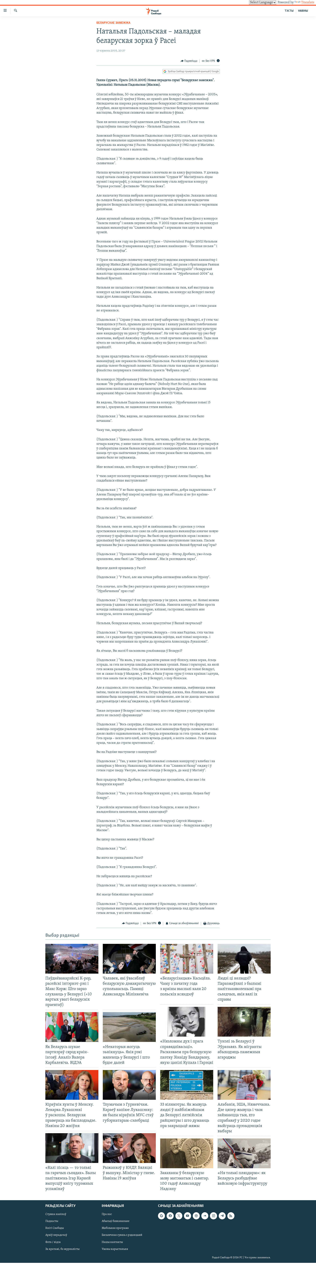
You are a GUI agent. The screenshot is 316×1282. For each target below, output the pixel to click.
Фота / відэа (53, 1242)
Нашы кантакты (112, 1242)
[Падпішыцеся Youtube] (187, 1215)
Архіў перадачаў (56, 1235)
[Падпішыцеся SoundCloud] (204, 1215)
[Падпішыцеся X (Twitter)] (178, 1215)
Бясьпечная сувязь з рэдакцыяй (122, 1235)
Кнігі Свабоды (54, 1228)
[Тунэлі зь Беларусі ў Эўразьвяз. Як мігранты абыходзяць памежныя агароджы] (244, 1022)
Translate (307, 2)
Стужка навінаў (55, 1214)
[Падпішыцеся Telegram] (222, 1215)
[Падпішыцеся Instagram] (213, 1215)
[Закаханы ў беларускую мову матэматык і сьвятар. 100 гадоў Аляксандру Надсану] (186, 1153)
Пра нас (107, 1214)
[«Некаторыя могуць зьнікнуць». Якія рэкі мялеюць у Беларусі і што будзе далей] (129, 1027)
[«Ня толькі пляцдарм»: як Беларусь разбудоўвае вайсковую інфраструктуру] (244, 1153)
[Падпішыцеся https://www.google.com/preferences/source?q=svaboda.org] (161, 1215)
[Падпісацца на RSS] (230, 1215)
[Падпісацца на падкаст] (196, 1215)
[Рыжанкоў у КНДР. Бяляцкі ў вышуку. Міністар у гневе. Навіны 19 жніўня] (129, 1148)
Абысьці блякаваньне (115, 1221)
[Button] (189, 61)
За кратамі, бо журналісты (62, 1248)
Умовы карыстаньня (115, 1248)
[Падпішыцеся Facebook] (170, 1215)
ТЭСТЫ (289, 10)
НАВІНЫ (303, 10)
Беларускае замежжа (113, 23)
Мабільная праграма (115, 1228)
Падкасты (51, 1221)
